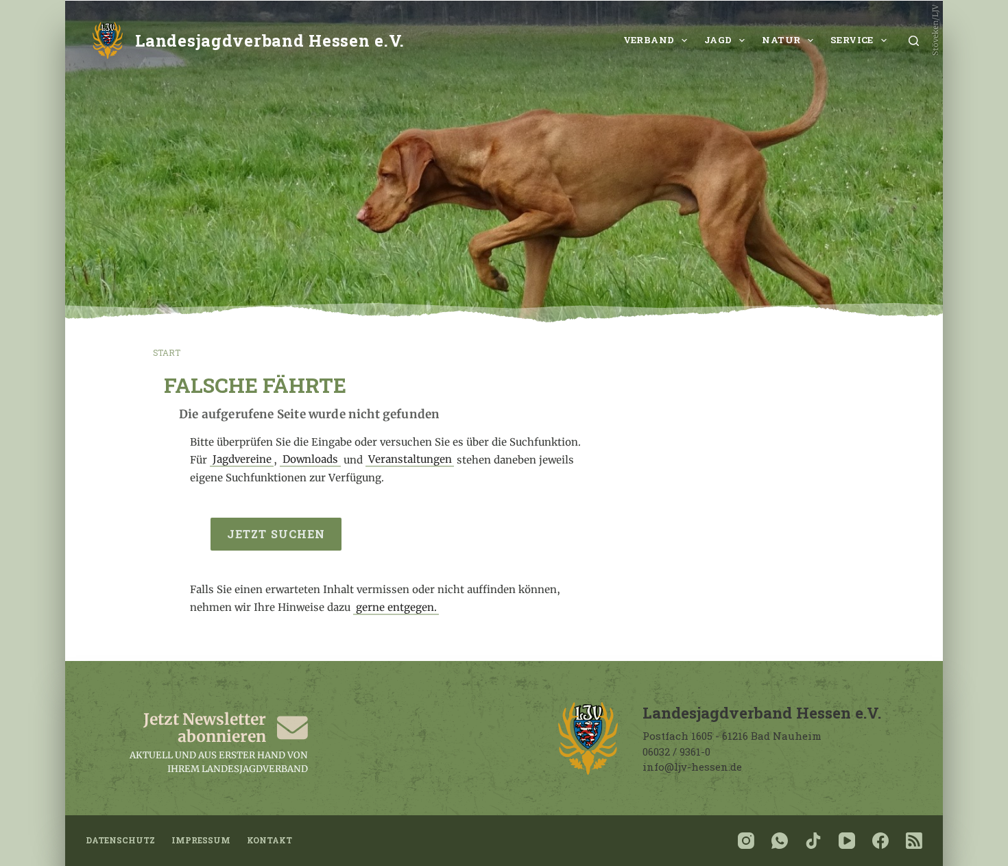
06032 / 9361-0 (676, 751)
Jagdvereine (242, 459)
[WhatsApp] (779, 840)
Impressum (200, 840)
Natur (781, 40)
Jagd (718, 40)
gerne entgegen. (396, 607)
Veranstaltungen (410, 459)
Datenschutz (120, 840)
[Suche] (914, 41)
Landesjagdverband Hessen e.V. (270, 40)
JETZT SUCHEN (276, 534)
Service (852, 40)
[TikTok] (813, 840)
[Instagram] (746, 840)
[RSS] (914, 840)
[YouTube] (847, 840)
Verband (649, 40)
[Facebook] (880, 840)
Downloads (310, 459)
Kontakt (269, 840)
